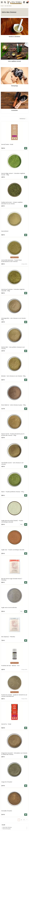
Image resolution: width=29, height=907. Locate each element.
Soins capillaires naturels (14, 61)
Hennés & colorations (14, 36)
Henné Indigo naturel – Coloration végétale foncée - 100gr (13, 174)
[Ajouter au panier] (25, 148)
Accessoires (14, 110)
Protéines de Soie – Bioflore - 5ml (10, 665)
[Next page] (27, 820)
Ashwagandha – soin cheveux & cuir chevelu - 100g (13, 318)
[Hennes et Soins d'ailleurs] (14, 2)
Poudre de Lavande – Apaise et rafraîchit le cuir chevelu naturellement (14, 695)
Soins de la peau (7, 828)
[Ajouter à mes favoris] (27, 124)
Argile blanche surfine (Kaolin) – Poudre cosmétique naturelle (12, 521)
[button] (23, 119)
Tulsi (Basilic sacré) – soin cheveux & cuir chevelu (12, 463)
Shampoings (14, 86)
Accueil (3, 824)
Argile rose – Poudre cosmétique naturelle (12, 550)
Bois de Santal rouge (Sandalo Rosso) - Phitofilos (12, 579)
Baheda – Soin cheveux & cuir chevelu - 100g (13, 376)
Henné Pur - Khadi (6, 724)
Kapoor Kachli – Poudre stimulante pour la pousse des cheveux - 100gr (12, 434)
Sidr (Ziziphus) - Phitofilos (8, 637)
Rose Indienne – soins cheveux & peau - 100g (13, 405)
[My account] (24, 2)
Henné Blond (4, 231)
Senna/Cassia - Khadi (7, 144)
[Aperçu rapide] (27, 126)
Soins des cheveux (7, 827)
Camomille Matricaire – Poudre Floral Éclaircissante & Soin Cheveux (11, 260)
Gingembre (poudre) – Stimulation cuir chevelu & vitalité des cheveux (14, 753)
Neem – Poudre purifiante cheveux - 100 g (12, 492)
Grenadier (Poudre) (6, 811)
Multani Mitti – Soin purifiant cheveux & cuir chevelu (13, 347)
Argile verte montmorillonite (9, 607)
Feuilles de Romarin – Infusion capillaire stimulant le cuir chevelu (12, 202)
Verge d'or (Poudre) (6, 782)
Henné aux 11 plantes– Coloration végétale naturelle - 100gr (12, 290)
